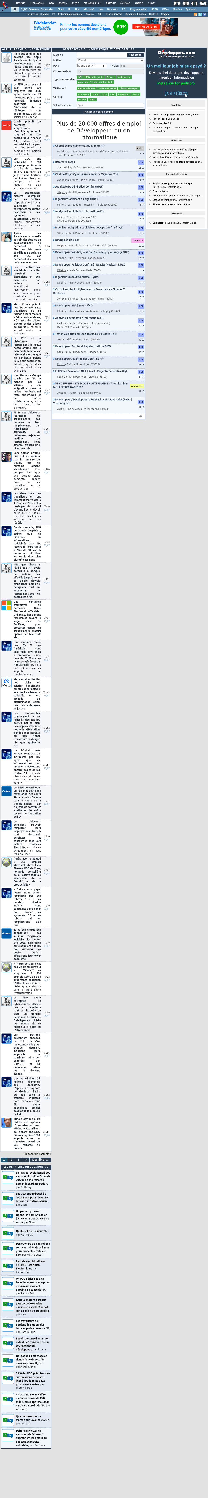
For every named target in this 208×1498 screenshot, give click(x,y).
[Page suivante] (26, 1160)
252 (48, 209)
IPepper (62, 245)
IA (69, 9)
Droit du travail (114, 14)
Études (125, 3)
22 (48, 618)
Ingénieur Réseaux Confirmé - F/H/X (77, 277)
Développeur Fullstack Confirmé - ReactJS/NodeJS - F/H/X (90, 265)
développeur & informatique (172, 200)
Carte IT (153, 14)
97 (48, 65)
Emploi (110, 3)
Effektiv (61, 270)
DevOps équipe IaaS (67, 240)
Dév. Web (112, 9)
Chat (75, 3)
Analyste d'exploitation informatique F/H (79, 211)
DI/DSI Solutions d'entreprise (37, 9)
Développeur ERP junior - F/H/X (74, 305)
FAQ (51, 3)
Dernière (39, 1160)
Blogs (62, 3)
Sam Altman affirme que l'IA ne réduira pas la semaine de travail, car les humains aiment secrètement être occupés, (27, 471)
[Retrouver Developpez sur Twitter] (200, 14)
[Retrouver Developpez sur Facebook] (204, 14)
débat (195, 114)
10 (48, 506)
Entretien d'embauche (70, 14)
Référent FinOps (65, 162)
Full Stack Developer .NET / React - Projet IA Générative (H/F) (91, 371)
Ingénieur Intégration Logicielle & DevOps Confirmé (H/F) (89, 227)
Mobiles (177, 9)
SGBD (154, 9)
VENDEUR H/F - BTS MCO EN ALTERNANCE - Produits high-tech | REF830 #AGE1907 (90, 385)
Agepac (61, 393)
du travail (161, 191)
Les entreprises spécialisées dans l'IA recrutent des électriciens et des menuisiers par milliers (27, 283)
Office (165, 9)
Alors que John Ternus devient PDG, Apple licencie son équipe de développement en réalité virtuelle (27, 67)
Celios (61, 217)
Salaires (90, 14)
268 (48, 469)
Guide (187, 114)
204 (48, 429)
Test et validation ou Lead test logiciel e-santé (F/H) (86, 334)
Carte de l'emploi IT (163, 127)
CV (53, 14)
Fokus (61, 364)
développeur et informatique (173, 183)
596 (48, 1053)
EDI (124, 9)
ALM (77, 9)
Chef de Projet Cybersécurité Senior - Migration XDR (86, 174)
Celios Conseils (66, 323)
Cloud (60, 9)
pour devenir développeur (171, 204)
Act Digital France (67, 180)
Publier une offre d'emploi (98, 111)
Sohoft (61, 205)
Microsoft (89, 9)
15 (48, 353)
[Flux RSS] (195, 14)
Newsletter (92, 3)
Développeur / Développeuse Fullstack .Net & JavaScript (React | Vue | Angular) (92, 401)
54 (48, 136)
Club (151, 3)
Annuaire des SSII (162, 123)
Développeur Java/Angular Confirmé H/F (79, 359)
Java (101, 9)
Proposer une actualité (37, 1154)
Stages (165, 14)
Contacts (193, 157)
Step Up (62, 192)
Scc (59, 167)
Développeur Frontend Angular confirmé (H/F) (83, 346)
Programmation (138, 9)
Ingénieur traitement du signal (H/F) (76, 199)
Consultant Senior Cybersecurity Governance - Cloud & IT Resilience (89, 291)
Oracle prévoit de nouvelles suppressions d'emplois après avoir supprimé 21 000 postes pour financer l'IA (27, 138)
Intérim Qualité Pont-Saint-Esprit (77, 151)
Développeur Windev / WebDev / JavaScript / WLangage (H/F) (92, 252)
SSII (100, 14)
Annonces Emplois (135, 14)
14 (48, 836)
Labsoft (61, 258)
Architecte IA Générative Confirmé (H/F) (79, 187)
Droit (139, 3)
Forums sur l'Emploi (38, 14)
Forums (20, 3)
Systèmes (191, 9)
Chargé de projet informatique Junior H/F (80, 146)
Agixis (60, 339)
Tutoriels (37, 3)
